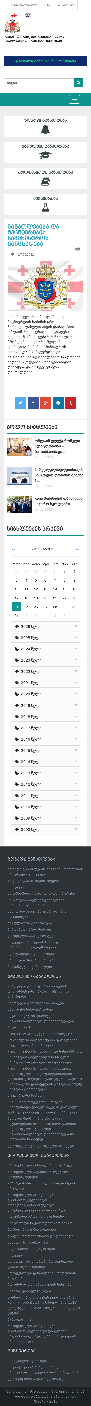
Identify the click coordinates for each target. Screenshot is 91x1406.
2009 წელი (30, 818)
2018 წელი (30, 716)
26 (36, 606)
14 (55, 588)
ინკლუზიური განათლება (30, 923)
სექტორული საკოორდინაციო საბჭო (40, 1223)
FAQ (48, 5)
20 (45, 597)
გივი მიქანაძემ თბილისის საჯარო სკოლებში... (59, 501)
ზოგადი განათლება (45, 120)
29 (36, 571)
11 (26, 588)
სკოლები (16, 887)
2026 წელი (30, 626)
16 (74, 588)
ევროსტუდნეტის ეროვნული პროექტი (41, 1146)
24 (17, 606)
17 (17, 597)
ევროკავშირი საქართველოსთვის (38, 1379)
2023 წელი (30, 660)
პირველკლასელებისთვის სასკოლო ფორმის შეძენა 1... (59, 475)
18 (26, 597)
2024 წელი (30, 649)
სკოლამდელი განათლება (31, 954)
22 (65, 597)
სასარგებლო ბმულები (25, 5)
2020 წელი (30, 694)
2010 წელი (30, 807)
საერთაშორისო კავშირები (31, 1249)
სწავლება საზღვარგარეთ (31, 1009)
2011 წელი (30, 795)
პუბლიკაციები (21, 1319)
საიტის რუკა (67, 5)
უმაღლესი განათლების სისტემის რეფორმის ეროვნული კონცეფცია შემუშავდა (38, 991)
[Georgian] (14, 15)
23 (74, 597)
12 (36, 588)
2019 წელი (30, 705)
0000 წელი (30, 829)
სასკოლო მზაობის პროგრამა (34, 960)
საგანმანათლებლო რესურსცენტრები (41, 893)
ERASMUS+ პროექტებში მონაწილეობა (41, 1034)
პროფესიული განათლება (45, 172)
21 (55, 597)
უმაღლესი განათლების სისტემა (36, 1003)
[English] (27, 15)
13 (45, 588)
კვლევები (16, 1255)
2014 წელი (30, 761)
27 (17, 571)
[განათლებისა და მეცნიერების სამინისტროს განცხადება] (45, 281)
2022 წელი (30, 671)
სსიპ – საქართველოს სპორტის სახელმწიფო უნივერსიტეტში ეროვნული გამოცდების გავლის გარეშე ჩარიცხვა (43, 1107)
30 (45, 571)
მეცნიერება (45, 198)
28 (26, 571)
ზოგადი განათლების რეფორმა (36, 881)
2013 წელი (30, 773)
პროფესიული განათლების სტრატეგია (42, 1165)
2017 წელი (30, 728)
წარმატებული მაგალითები (32, 1229)
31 (55, 571)
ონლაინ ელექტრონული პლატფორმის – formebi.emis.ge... (57, 446)
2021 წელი (30, 682)
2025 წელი (30, 637)
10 (17, 588)
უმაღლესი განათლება (45, 146)
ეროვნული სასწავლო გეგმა (33, 936)
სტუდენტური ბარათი (26, 1095)
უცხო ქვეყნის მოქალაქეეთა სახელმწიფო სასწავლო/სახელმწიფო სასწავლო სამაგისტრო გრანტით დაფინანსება (45, 1057)
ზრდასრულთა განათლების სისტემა (40, 1284)
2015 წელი (30, 750)
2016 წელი (30, 739)
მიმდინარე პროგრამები (29, 929)
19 (36, 597)
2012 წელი (30, 784)
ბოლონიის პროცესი (26, 1027)
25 (26, 606)
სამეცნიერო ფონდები (27, 1361)
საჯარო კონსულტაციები (29, 1291)
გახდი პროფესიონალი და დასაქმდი (40, 1236)
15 (65, 588)
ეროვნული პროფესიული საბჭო (36, 1216)
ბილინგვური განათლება (30, 967)
